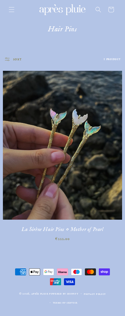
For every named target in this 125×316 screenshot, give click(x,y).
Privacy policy (95, 294)
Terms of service (65, 303)
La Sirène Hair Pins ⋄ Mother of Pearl (62, 229)
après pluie (40, 294)
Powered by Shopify (63, 294)
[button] (11, 9)
